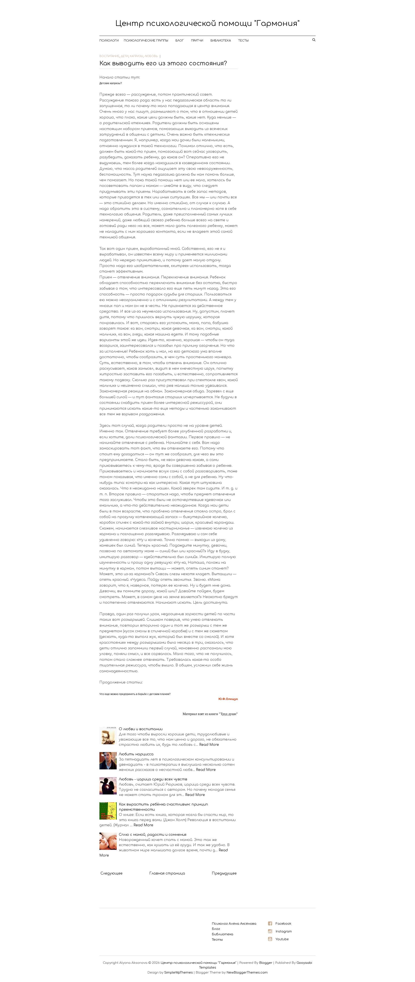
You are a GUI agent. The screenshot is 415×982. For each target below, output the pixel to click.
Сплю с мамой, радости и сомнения (152, 835)
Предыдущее (224, 873)
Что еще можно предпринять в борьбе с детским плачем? (135, 694)
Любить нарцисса (136, 754)
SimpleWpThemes (178, 972)
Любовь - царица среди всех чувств (153, 779)
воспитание (109, 56)
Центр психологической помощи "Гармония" (207, 23)
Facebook (283, 923)
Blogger (265, 963)
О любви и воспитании (141, 729)
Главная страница (167, 873)
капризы (136, 56)
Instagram (284, 931)
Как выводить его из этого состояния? (163, 63)
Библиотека (221, 40)
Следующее (112, 873)
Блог (180, 40)
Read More (209, 745)
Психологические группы (146, 40)
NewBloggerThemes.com (247, 972)
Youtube (282, 939)
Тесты (243, 40)
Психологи (109, 40)
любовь (151, 56)
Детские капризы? (110, 83)
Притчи (197, 40)
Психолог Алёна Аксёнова (234, 924)
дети (124, 56)
